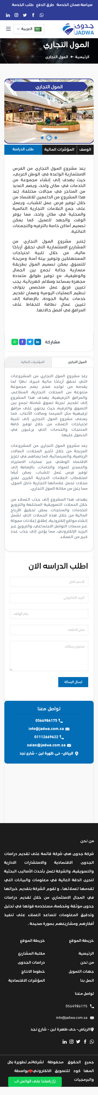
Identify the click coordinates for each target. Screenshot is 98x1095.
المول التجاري (66, 44)
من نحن (87, 962)
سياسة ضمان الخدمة (75, 4)
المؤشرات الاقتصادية (26, 980)
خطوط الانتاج (33, 971)
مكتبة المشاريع (31, 953)
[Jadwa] (78, 29)
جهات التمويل (81, 971)
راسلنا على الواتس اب (33, 1081)
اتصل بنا (87, 980)
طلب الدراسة (23, 149)
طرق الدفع (45, 4)
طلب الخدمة (22, 4)
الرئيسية (82, 57)
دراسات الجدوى (31, 962)
